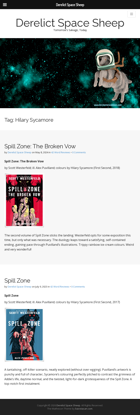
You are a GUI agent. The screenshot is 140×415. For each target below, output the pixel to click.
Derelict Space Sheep (70, 22)
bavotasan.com (83, 408)
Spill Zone (17, 280)
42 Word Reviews (60, 152)
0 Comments (79, 152)
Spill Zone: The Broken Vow (40, 146)
